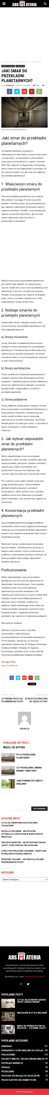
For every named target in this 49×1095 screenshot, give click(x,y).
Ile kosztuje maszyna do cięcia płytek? (36, 700)
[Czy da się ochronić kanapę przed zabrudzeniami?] (8, 1003)
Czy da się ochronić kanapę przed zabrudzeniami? (31, 1001)
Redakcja (10, 85)
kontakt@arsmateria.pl (34, 976)
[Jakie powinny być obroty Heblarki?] (8, 784)
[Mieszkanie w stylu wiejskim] (8, 1016)
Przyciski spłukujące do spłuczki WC (20, 1075)
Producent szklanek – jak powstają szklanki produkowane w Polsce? (22, 860)
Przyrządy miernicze (12, 1063)
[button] (45, 3)
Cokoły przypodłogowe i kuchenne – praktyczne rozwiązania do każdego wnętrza (23, 852)
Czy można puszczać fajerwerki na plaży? (12, 700)
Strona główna (6, 62)
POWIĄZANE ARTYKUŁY (16, 742)
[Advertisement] (24, 33)
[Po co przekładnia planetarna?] (8, 757)
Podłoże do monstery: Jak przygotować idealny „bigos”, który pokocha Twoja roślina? (23, 843)
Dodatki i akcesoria (8, 66)
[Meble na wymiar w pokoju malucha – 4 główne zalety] (8, 1029)
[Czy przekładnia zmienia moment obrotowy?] (8, 770)
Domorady (6, 1046)
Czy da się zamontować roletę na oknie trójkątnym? (19, 824)
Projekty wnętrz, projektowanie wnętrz (23, 1059)
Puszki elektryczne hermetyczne (18, 1080)
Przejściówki (8, 1054)
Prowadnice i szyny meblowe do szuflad (22, 1050)
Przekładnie (20, 66)
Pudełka (5, 1067)
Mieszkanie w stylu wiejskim (32, 1013)
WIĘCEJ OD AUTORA (14, 747)
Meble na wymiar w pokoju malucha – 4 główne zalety (31, 1027)
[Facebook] (21, 984)
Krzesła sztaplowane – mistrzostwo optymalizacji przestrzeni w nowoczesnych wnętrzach (22, 834)
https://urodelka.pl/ (9, 665)
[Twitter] (28, 984)
